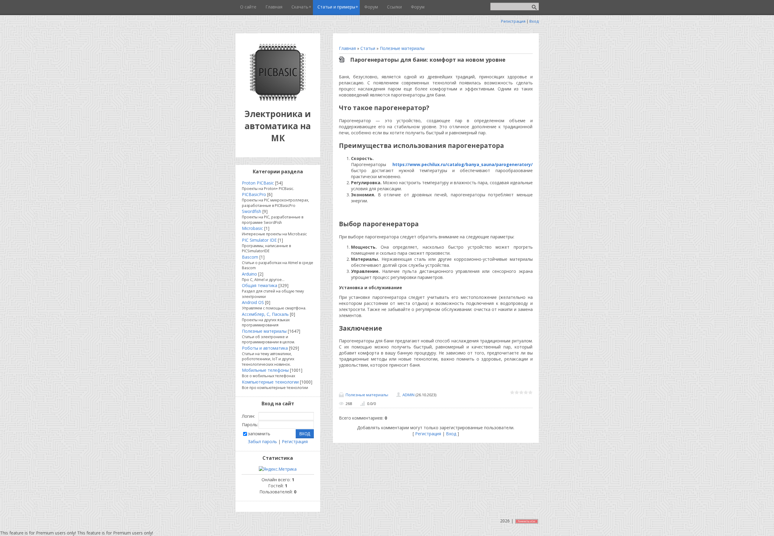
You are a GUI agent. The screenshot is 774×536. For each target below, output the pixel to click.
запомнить (259, 433)
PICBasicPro (254, 194)
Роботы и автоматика (265, 348)
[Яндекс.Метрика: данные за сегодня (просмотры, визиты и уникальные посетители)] (278, 469)
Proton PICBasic (258, 183)
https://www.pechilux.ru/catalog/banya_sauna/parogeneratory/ (462, 164)
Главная (347, 48)
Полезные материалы (402, 48)
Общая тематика (259, 285)
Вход (534, 21)
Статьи (367, 48)
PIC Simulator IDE (259, 240)
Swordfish (251, 211)
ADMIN (408, 394)
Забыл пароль (262, 441)
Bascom (250, 257)
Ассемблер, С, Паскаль (265, 314)
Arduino (249, 274)
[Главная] (278, 99)
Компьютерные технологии (270, 382)
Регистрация (513, 21)
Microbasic (252, 228)
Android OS (253, 302)
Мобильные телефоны (265, 370)
